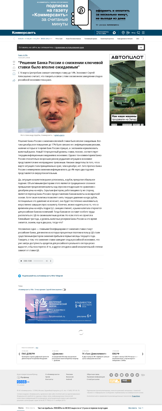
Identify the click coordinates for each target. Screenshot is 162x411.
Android (69, 379)
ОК (141, 47)
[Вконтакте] (116, 375)
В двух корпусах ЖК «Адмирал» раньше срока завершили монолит (95, 358)
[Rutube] (132, 375)
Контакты (49, 379)
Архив (47, 377)
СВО (137, 39)
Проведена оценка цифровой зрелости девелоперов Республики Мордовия (35, 358)
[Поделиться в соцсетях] (14, 80)
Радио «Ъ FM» (23, 55)
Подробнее (136, 396)
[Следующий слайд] (142, 354)
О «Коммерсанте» (52, 374)
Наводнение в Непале (125, 39)
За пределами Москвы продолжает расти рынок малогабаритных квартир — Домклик (65, 358)
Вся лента (133, 408)
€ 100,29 (28, 39)
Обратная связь (93, 374)
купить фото (59, 135)
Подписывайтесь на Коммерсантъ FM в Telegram (42, 275)
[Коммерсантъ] (24, 32)
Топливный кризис (90, 39)
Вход (133, 33)
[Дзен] (121, 375)
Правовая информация (96, 377)
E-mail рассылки (93, 379)
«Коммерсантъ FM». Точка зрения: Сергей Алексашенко (40, 289)
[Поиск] (138, 32)
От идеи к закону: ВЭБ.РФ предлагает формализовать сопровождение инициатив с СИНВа (125, 358)
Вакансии (70, 377)
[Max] (137, 375)
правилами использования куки (69, 47)
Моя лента (30, 408)
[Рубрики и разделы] (143, 32)
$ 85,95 (20, 39)
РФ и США (59, 39)
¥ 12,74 (36, 39)
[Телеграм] (111, 375)
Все (37, 348)
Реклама (69, 374)
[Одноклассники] (127, 375)
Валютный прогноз (107, 39)
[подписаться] (64, 290)
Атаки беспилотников (73, 39)
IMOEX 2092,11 (46, 39)
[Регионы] (123, 32)
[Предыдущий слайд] (19, 354)
